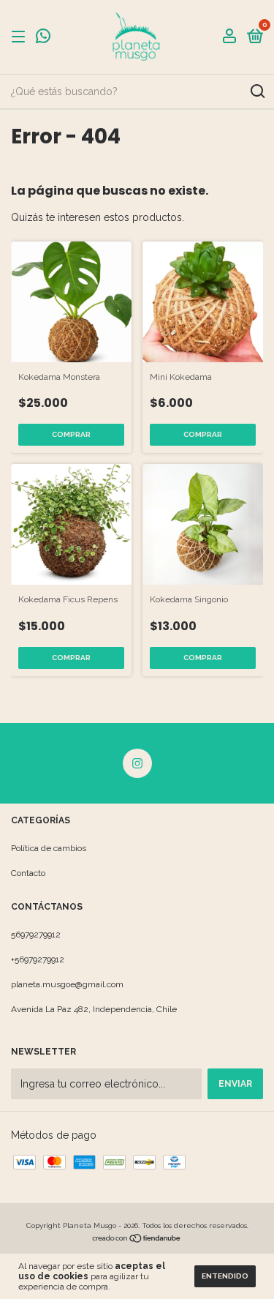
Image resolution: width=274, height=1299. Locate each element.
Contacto (28, 873)
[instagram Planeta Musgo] (137, 763)
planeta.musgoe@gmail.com (67, 984)
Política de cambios (48, 848)
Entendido (225, 1276)
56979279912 (36, 934)
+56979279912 (37, 959)
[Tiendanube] (137, 1240)
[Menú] (21, 37)
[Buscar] (257, 91)
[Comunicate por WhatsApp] (43, 38)
